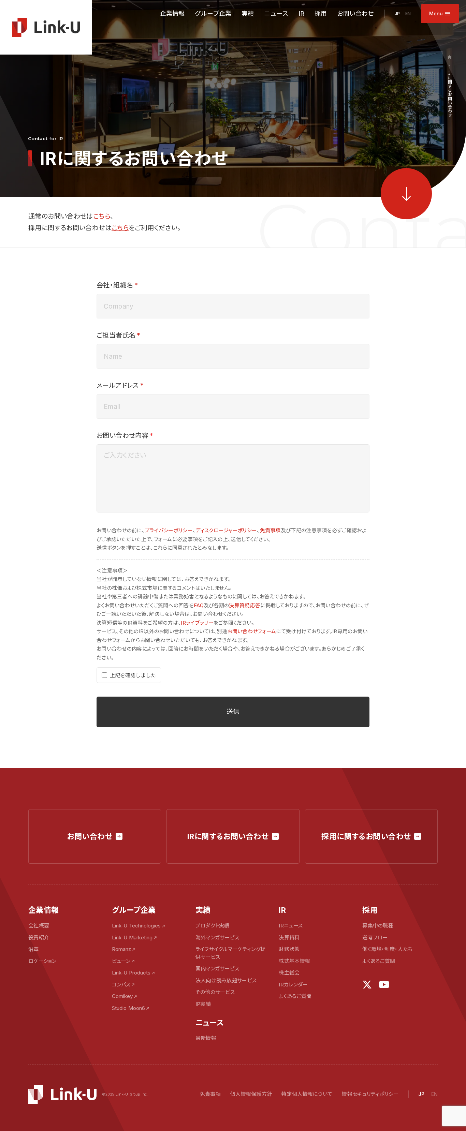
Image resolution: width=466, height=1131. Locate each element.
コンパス (121, 984)
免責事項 (270, 530)
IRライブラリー (197, 623)
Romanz (121, 949)
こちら (101, 216)
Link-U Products (131, 972)
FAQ (199, 605)
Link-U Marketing (132, 937)
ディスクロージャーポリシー (226, 530)
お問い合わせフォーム (251, 631)
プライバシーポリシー (169, 530)
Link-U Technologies (136, 925)
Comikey (122, 996)
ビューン (121, 961)
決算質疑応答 (244, 605)
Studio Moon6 (128, 1008)
